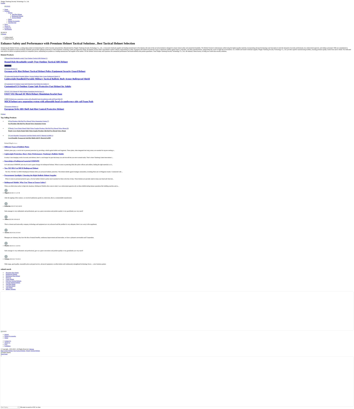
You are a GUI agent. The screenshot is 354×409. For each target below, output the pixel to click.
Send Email (4, 354)
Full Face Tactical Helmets (13, 281)
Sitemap (31, 349)
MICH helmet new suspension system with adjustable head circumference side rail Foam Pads (48, 101)
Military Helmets (11, 289)
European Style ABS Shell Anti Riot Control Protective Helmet (34, 109)
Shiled (10, 19)
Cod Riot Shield (10, 286)
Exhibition (7, 346)
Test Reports (8, 29)
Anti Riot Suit (12, 22)
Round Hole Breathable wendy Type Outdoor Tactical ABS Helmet (36, 62)
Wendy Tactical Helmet (33, 351)
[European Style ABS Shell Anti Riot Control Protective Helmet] (11, 106)
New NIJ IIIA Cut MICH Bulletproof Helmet (21, 168)
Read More (8, 65)
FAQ (5, 344)
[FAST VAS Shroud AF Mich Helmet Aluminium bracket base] (24, 91)
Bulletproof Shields (11, 274)
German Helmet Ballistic (13, 282)
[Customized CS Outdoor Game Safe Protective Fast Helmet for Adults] (26, 84)
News (6, 24)
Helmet (10, 13)
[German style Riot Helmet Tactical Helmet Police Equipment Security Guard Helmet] (10, 69)
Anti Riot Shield (10, 284)
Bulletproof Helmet (17, 16)
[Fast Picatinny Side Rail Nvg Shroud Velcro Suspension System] (28, 121)
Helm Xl (8, 277)
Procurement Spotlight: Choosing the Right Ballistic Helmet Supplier (30, 175)
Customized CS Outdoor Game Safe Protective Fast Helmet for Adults (37, 86)
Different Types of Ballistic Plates (16, 147)
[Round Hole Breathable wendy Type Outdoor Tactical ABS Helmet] (25, 58)
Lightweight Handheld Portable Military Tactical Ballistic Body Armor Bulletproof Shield (47, 79)
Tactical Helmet (16, 18)
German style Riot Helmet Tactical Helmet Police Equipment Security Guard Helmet (44, 71)
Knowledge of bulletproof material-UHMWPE (21, 161)
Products (6, 11)
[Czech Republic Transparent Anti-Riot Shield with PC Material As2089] (30, 135)
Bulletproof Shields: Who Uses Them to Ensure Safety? (25, 182)
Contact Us (7, 27)
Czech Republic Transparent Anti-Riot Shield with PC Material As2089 (29, 138)
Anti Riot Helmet (17, 14)
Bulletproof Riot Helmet (13, 276)
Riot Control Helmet (7, 351)
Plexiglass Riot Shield (12, 272)
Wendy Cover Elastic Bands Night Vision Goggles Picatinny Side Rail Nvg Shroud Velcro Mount (37, 131)
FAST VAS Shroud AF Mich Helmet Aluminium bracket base (33, 94)
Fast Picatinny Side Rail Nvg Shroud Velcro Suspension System (27, 123)
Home (6, 9)
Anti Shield (9, 287)
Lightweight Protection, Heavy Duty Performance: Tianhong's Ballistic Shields (34, 154)
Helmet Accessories (14, 21)
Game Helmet (10, 279)
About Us (7, 26)
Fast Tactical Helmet (19, 351)
